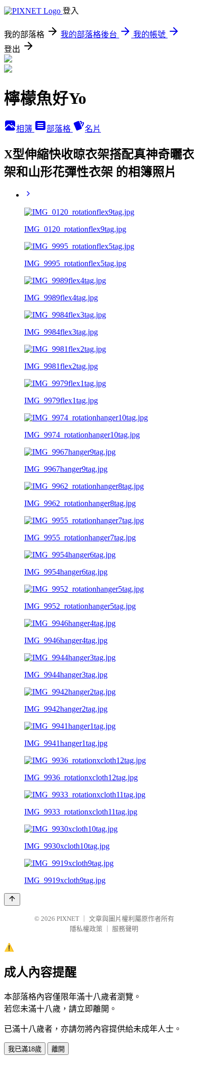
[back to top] (12, 899)
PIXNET (68, 918)
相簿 (25, 128)
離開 (58, 1049)
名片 (93, 128)
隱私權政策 (86, 928)
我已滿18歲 (24, 1049)
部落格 (59, 128)
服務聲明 (125, 928)
